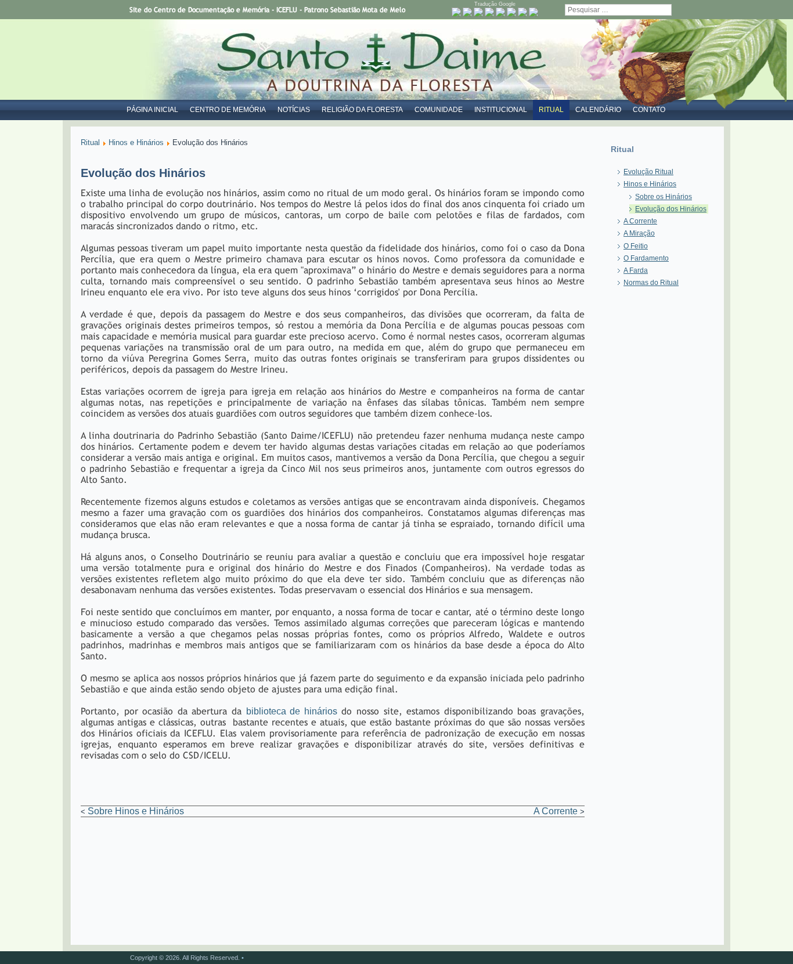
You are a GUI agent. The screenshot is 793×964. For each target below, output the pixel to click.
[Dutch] (467, 12)
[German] (500, 12)
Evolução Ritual (648, 172)
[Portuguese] (456, 12)
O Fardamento (646, 258)
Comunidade (438, 110)
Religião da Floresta (362, 110)
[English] (478, 12)
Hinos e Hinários (136, 142)
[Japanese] (522, 12)
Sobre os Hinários (663, 197)
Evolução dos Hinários (671, 209)
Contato (649, 110)
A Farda (635, 270)
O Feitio (635, 246)
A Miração (639, 233)
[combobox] (618, 10)
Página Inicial (152, 110)
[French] (489, 12)
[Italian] (511, 12)
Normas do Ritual (651, 283)
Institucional (500, 110)
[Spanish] (533, 12)
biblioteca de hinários (291, 711)
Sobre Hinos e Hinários (136, 811)
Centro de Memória (228, 110)
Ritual (551, 110)
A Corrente (556, 811)
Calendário (598, 110)
